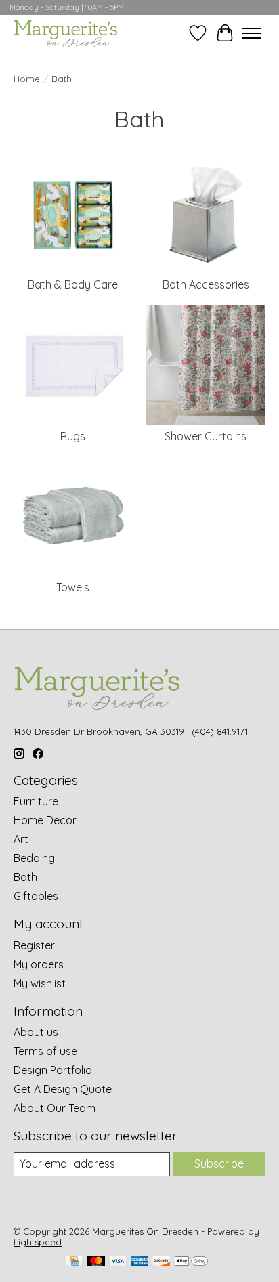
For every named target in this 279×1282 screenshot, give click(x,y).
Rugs (72, 436)
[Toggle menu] (251, 33)
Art (21, 839)
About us (36, 1032)
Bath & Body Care (73, 284)
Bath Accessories (206, 284)
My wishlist (40, 983)
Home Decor (45, 820)
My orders (39, 964)
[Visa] (118, 1262)
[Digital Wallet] (191, 1262)
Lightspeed (38, 1242)
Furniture (36, 801)
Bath (25, 877)
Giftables (36, 896)
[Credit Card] (74, 1262)
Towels (72, 587)
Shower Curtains (205, 436)
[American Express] (139, 1262)
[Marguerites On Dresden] (65, 33)
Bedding (34, 858)
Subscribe (219, 1163)
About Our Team (54, 1108)
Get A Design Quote (63, 1089)
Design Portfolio (53, 1070)
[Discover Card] (161, 1262)
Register (34, 945)
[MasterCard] (96, 1262)
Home (27, 78)
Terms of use (45, 1051)
